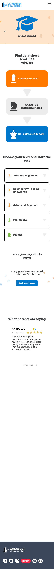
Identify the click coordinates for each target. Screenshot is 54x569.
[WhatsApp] (17, 560)
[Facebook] (5, 560)
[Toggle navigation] (49, 5)
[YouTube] (11, 560)
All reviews (28, 365)
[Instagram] (40, 560)
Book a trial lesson (27, 283)
